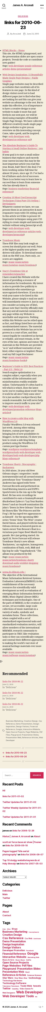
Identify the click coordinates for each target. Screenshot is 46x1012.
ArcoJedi (17, 34)
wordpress (14, 449)
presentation (23, 69)
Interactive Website (31, 729)
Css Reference (13, 938)
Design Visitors (22, 726)
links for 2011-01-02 (13, 796)
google (28, 65)
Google (19, 729)
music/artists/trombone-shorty (18, 560)
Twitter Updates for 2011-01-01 (19, 817)
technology (35, 977)
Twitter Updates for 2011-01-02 (19, 802)
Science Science (34, 975)
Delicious (23, 16)
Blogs (15, 929)
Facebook (30, 950)
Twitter (6, 898)
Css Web (28, 938)
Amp (4, 929)
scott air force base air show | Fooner (21, 842)
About (37, 836)
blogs (38, 409)
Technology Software (14, 983)
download (7, 563)
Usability (15, 989)
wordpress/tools (10, 452)
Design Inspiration (13, 944)
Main (5, 894)
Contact (6, 915)
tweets (37, 985)
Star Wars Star (20, 978)
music (11, 262)
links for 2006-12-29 (23, 830)
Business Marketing (14, 721)
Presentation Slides (30, 735)
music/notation (10, 265)
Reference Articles (30, 737)
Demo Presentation (24, 724)
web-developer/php (29, 455)
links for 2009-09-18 (17, 845)
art (29, 139)
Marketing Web (33, 957)
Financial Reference (14, 953)
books (23, 360)
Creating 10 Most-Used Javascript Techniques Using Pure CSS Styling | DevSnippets (21, 200)
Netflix (28, 960)
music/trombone (27, 265)
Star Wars (7, 977)
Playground (16, 735)
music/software (10, 655)
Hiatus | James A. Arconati (16, 836)
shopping (33, 563)
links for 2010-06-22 (12, 681)
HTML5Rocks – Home (13, 50)
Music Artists (8, 960)
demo (14, 69)
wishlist (24, 563)
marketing (23, 188)
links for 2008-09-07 (32, 854)
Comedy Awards (34, 932)
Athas (9, 929)
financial (34, 188)
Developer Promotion (13, 950)
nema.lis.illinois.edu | (14, 572)
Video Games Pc (26, 989)
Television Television (10, 986)
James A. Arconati (23, 5)
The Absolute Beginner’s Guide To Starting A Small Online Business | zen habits (22, 148)
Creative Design (31, 721)
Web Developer (29, 992)
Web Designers (8, 993)
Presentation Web (13, 737)
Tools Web (26, 985)
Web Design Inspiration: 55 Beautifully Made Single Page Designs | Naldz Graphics (22, 77)
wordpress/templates (31, 449)
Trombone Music (11, 240)
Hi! (3, 790)
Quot (27, 972)
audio (16, 563)
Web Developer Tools (18, 996)
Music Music (20, 960)
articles (6, 69)
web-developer (16, 65)
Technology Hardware (12, 981)
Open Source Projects (15, 732)
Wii (36, 997)
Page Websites (32, 732)
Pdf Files (27, 965)
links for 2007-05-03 (31, 863)
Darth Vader (37, 938)
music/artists (21, 262)
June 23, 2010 (33, 34)
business (13, 188)
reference (37, 65)
